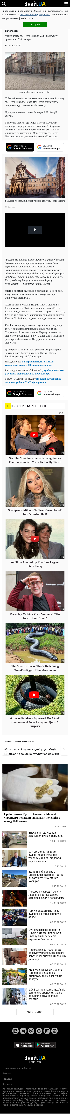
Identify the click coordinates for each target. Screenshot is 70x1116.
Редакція (7, 1078)
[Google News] (39, 1031)
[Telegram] (23, 1031)
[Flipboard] (46, 1031)
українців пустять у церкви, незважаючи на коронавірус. (34, 371)
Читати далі (35, 1011)
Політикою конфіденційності (35, 14)
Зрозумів (35, 24)
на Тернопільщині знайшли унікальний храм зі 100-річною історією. (29, 363)
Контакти (7, 1084)
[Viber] (31, 1031)
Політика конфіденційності (16, 1068)
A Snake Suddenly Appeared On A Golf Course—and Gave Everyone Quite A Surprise (35, 722)
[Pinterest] (54, 1031)
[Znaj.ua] (35, 4)
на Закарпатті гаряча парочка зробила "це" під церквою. (33, 380)
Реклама (7, 1073)
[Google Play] (45, 1044)
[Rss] (15, 1031)
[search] (3, 3)
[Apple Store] (24, 1044)
